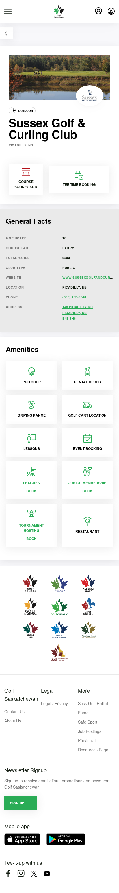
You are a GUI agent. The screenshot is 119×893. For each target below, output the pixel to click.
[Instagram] (21, 873)
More (84, 690)
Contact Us (14, 711)
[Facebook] (8, 873)
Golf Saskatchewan (21, 694)
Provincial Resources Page (93, 745)
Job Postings (89, 731)
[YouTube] (47, 873)
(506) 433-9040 (74, 297)
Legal (47, 690)
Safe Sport (87, 722)
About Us (12, 721)
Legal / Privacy (54, 703)
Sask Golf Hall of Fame (93, 707)
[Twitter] (34, 873)
